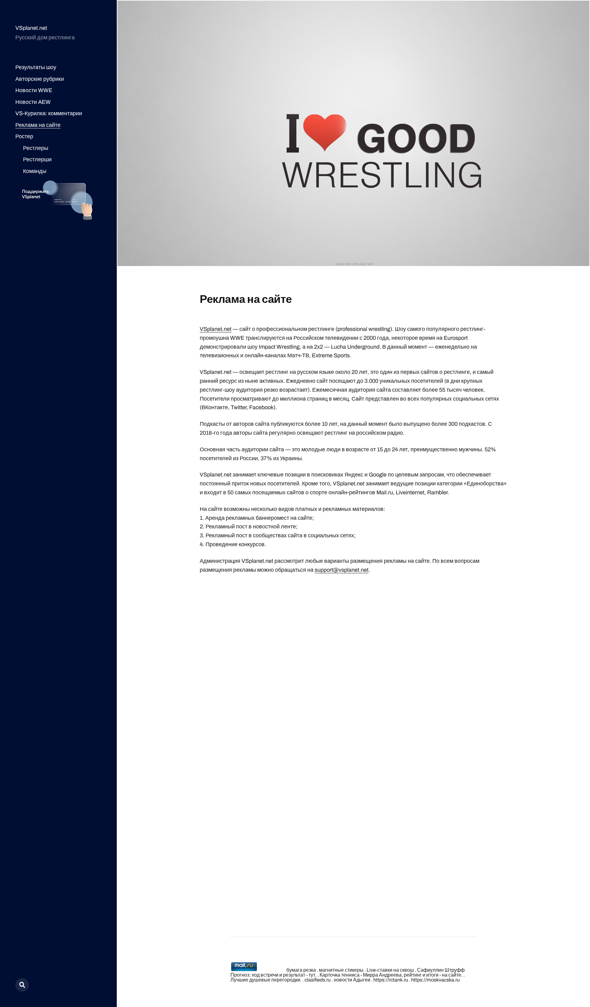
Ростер (24, 136)
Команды (34, 171)
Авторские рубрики (39, 79)
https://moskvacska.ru (435, 979)
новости (343, 979)
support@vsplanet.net (341, 570)
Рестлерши (37, 159)
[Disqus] (353, 657)
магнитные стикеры (341, 970)
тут (312, 975)
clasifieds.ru (318, 979)
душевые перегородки (274, 979)
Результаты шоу (35, 67)
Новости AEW (33, 102)
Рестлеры (35, 148)
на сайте (451, 975)
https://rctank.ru (390, 979)
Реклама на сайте (38, 125)
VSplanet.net (31, 28)
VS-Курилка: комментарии (48, 113)
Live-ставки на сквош (390, 970)
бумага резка (301, 970)
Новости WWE (33, 90)
